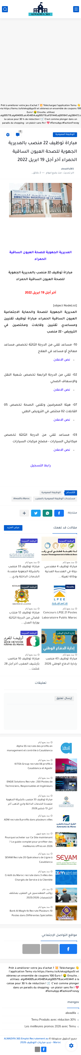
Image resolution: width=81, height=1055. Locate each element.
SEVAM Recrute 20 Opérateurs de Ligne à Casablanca (28, 860)
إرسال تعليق (64, 698)
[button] (59, 513)
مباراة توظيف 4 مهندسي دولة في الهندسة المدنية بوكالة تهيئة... (60, 572)
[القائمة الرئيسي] (76, 9)
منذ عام (46, 889)
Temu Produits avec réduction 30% (53, 1019)
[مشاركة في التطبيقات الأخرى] (24, 513)
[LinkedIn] (50, 949)
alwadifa (70, 1012)
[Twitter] (31, 949)
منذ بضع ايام (68, 562)
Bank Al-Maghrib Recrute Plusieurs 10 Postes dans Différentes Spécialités (31, 913)
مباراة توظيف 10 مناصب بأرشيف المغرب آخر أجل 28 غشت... (22, 664)
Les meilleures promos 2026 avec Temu (50, 1026)
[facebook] (68, 949)
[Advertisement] (40, 63)
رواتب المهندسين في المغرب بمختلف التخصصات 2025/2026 (30, 895)
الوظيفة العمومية (65, 134)
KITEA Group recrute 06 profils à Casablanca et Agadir (33, 766)
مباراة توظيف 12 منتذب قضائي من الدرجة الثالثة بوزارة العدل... (24, 618)
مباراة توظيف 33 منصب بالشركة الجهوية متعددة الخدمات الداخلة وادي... (23, 572)
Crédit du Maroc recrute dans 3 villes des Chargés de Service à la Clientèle (28, 877)
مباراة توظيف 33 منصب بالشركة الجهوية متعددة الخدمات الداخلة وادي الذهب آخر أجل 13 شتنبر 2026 (29, 804)
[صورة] (66, 748)
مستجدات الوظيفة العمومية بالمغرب (55, 499)
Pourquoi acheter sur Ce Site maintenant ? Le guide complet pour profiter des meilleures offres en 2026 (28, 842)
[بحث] (5, 9)
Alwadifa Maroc (21, 499)
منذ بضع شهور (43, 833)
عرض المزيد (13, 528)
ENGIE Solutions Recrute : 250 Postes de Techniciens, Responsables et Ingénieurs (28, 784)
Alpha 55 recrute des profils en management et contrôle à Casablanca (29, 748)
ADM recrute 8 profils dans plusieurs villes (28, 820)
